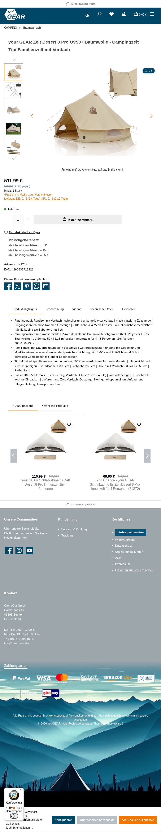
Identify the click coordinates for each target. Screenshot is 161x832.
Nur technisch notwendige (97, 819)
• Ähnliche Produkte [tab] (55, 405)
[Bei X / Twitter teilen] (17, 286)
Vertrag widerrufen (131, 532)
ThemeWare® (114, 723)
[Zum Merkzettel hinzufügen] (69, 425)
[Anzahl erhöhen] (28, 219)
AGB (118, 557)
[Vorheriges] (32, 116)
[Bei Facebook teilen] (8, 286)
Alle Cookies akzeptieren (138, 819)
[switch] (14, 816)
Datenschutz (123, 545)
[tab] (24, 309)
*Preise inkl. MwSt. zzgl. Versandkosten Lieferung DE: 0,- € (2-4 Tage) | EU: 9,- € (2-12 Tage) (36, 196)
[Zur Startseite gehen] (14, 15)
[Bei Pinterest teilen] (27, 286)
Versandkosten (78, 715)
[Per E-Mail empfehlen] (46, 286)
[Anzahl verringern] (8, 219)
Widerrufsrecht (125, 539)
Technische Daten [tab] (102, 309)
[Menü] (152, 15)
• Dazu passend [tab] (23, 405)
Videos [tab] (76, 309)
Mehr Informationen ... (19, 827)
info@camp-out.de (16, 643)
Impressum (122, 564)
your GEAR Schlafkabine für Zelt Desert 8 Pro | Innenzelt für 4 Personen (45, 484)
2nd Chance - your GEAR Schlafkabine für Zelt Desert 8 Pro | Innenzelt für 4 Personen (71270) (116, 484)
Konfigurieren (64, 819)
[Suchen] (99, 15)
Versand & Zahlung (74, 529)
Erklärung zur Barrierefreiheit (134, 570)
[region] (80, 119)
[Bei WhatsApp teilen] (36, 286)
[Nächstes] (151, 116)
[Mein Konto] (124, 15)
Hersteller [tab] (128, 309)
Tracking (67, 535)
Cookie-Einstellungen (129, 551)
